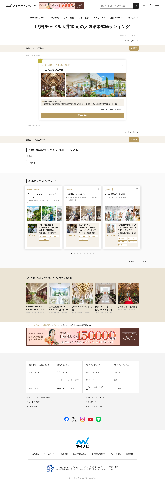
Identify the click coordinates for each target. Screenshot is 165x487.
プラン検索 (84, 17)
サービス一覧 (49, 454)
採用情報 (129, 454)
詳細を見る (82, 115)
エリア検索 (54, 17)
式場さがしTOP (37, 17)
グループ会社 (116, 454)
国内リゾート (99, 17)
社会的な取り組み (80, 454)
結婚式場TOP (47, 325)
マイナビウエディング (33, 325)
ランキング (57, 325)
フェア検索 (69, 17)
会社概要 (35, 454)
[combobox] (116, 6)
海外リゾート (116, 17)
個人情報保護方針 (98, 454)
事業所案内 (63, 454)
